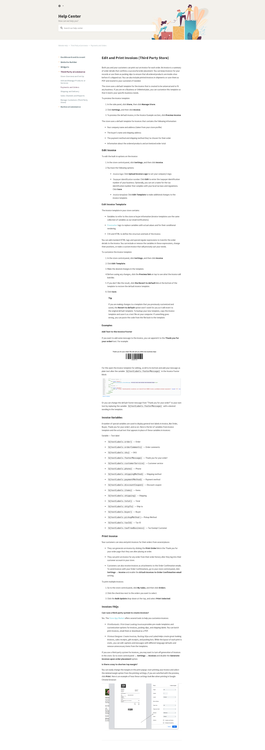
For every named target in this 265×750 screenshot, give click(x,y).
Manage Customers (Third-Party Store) (74, 101)
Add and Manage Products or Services (73, 81)
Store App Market (116, 618)
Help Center (69, 16)
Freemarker (112, 225)
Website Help (63, 45)
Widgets (65, 67)
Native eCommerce (71, 106)
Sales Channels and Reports (73, 95)
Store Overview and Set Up (72, 76)
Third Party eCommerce (79, 45)
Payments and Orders (98, 45)
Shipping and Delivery (70, 91)
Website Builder (69, 62)
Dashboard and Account (73, 57)
